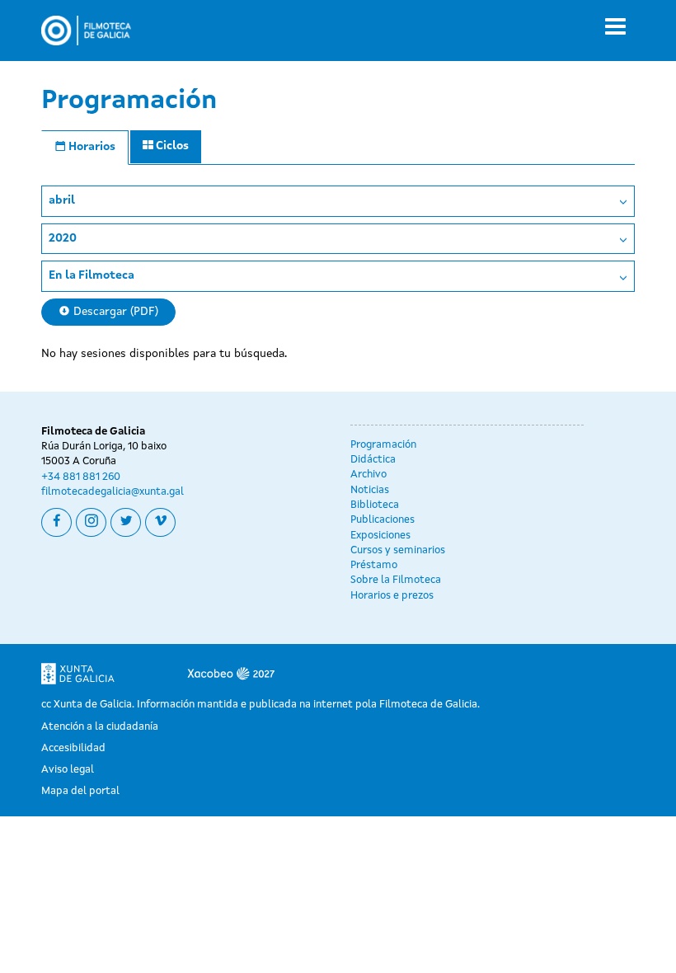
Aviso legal (67, 769)
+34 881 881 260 (80, 477)
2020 (63, 238)
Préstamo (373, 565)
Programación (383, 444)
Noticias (369, 490)
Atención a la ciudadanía (99, 727)
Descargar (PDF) (114, 311)
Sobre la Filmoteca (395, 580)
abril (62, 200)
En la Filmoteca (91, 275)
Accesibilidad (73, 748)
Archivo (368, 474)
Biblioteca (374, 505)
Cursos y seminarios (397, 550)
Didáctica (373, 459)
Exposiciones (380, 535)
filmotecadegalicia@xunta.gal (112, 491)
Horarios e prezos (392, 595)
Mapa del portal (80, 791)
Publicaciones (382, 520)
